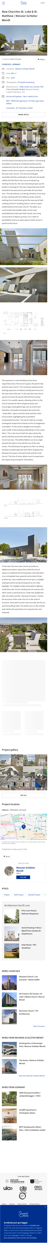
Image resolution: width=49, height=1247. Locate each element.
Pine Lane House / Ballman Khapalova (30, 912)
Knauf (26, 86)
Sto (31, 86)
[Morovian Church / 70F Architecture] (9, 1016)
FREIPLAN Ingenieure (19, 101)
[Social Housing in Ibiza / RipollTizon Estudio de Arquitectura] (11, 933)
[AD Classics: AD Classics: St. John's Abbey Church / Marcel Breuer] (9, 999)
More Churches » (39, 1026)
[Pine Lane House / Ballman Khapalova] (11, 916)
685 (12, 73)
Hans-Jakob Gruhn (30, 96)
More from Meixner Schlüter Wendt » (32, 1076)
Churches (6, 64)
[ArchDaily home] (24, 3)
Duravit (36, 86)
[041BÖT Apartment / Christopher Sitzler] (9, 1116)
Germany (16, 64)
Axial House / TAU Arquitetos (29, 946)
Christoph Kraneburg (25, 82)
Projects (7, 895)
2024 (13, 78)
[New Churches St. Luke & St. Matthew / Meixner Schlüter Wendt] (17, 760)
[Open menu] (3, 2)
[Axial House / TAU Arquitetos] (11, 950)
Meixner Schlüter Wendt (24, 69)
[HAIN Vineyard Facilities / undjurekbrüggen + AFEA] (9, 1098)
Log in (43, 3)
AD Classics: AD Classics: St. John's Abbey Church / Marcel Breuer (31, 996)
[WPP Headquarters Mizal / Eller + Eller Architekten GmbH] (9, 1133)
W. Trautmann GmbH (24, 108)
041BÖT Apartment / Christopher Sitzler (28, 1111)
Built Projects (19, 895)
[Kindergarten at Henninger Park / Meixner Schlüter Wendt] (9, 1049)
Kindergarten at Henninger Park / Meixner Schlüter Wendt (32, 1045)
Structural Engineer (14, 96)
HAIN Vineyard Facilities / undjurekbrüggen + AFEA (30, 1094)
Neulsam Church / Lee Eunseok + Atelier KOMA (29, 978)
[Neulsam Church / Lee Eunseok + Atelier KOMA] (9, 982)
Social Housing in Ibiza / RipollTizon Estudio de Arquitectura (32, 930)
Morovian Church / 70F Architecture (28, 1012)
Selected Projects (34, 895)
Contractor (10, 108)
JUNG (21, 86)
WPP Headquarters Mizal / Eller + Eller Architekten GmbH (32, 1129)
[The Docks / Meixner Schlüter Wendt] (9, 1066)
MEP (8, 101)
